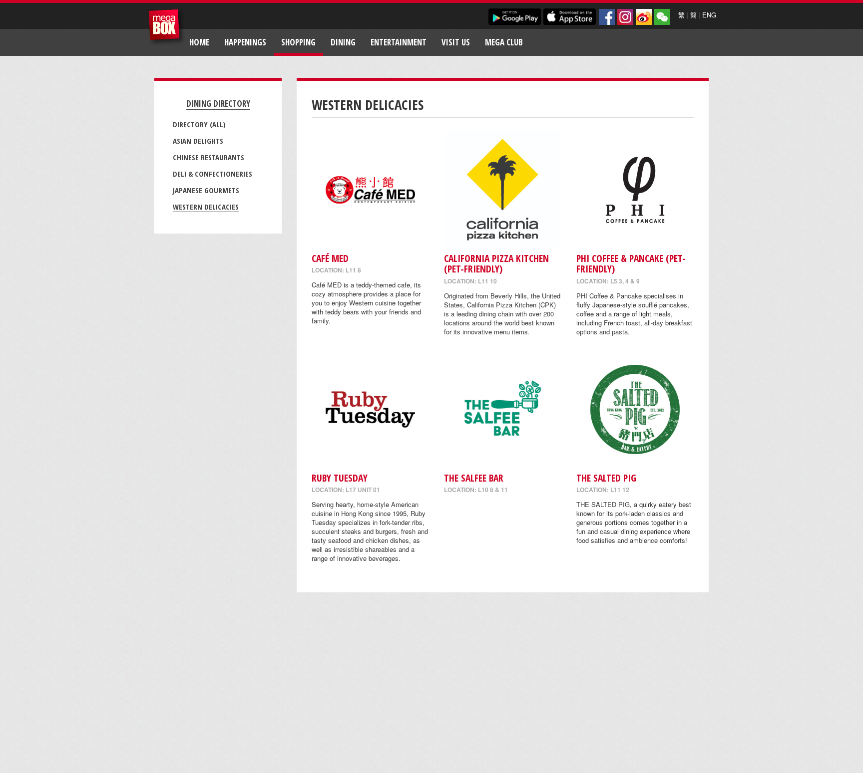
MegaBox (166, 27)
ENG (709, 14)
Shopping (298, 42)
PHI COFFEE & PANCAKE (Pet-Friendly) (631, 263)
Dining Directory (218, 103)
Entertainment (399, 42)
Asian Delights (198, 141)
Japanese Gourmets (206, 190)
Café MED (330, 258)
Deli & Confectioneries (212, 174)
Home (199, 42)
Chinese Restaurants (208, 157)
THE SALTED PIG (606, 478)
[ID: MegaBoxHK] (662, 17)
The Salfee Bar (473, 478)
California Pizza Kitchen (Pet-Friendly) (496, 263)
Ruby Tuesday (340, 478)
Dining (343, 42)
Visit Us (455, 42)
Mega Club (504, 42)
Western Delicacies (206, 207)
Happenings (245, 42)
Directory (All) (199, 124)
